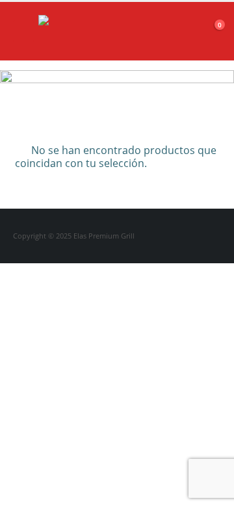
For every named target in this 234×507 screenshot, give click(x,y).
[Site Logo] (70, 31)
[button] (23, 31)
